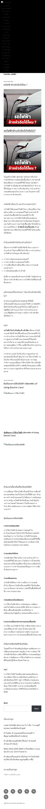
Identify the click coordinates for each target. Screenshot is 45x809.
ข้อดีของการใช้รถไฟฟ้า (13, 433)
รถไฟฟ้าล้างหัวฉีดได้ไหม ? (15, 84)
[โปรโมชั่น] (20, 791)
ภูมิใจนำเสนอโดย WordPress (14, 803)
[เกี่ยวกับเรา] (33, 791)
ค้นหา (6, 703)
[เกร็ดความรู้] (26, 791)
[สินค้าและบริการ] (13, 791)
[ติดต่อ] (6, 797)
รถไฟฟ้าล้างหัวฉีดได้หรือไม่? (20, 131)
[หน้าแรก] (6, 791)
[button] (23, 36)
